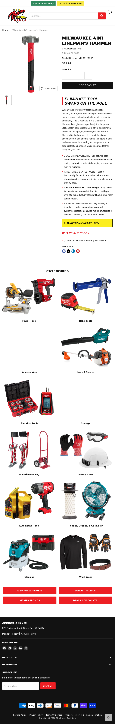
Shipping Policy (72, 715)
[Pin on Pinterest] (78, 251)
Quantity (66, 69)
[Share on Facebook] (64, 251)
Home (5, 30)
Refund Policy (19, 715)
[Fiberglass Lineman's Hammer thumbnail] (7, 100)
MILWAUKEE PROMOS (29, 590)
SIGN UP (48, 685)
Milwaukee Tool (73, 48)
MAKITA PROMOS (30, 600)
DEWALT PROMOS (85, 590)
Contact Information (92, 715)
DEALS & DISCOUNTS (85, 600)
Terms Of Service (54, 715)
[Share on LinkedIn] (73, 251)
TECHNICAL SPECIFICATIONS (83, 223)
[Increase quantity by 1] (88, 76)
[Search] (102, 15)
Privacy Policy (36, 715)
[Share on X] (68, 251)
